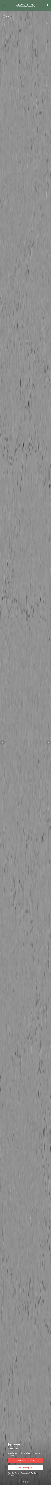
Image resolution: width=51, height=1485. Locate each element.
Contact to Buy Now (25, 1468)
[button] (2, 742)
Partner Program (13, 1475)
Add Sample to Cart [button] (25, 1461)
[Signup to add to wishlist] (47, 24)
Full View (10, 16)
